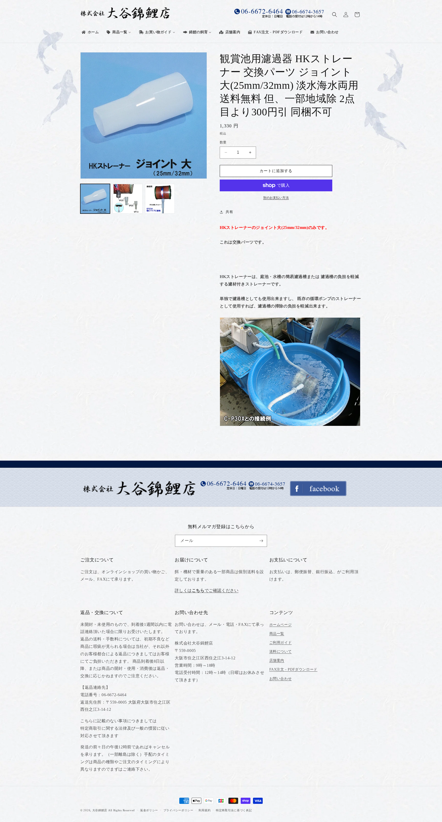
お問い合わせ (280, 679)
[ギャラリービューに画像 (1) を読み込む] (95, 199)
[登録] (261, 541)
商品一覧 (276, 634)
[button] (334, 14)
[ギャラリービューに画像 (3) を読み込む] (160, 199)
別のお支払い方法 (276, 197)
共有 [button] (229, 212)
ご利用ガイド (280, 643)
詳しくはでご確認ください (206, 590)
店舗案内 (276, 660)
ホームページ (280, 625)
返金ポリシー (149, 810)
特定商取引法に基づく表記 (234, 810)
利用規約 (204, 810)
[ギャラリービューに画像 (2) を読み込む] (127, 199)
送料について (280, 651)
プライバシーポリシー (178, 810)
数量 (223, 142)
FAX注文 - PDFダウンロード (293, 669)
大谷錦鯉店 (99, 810)
